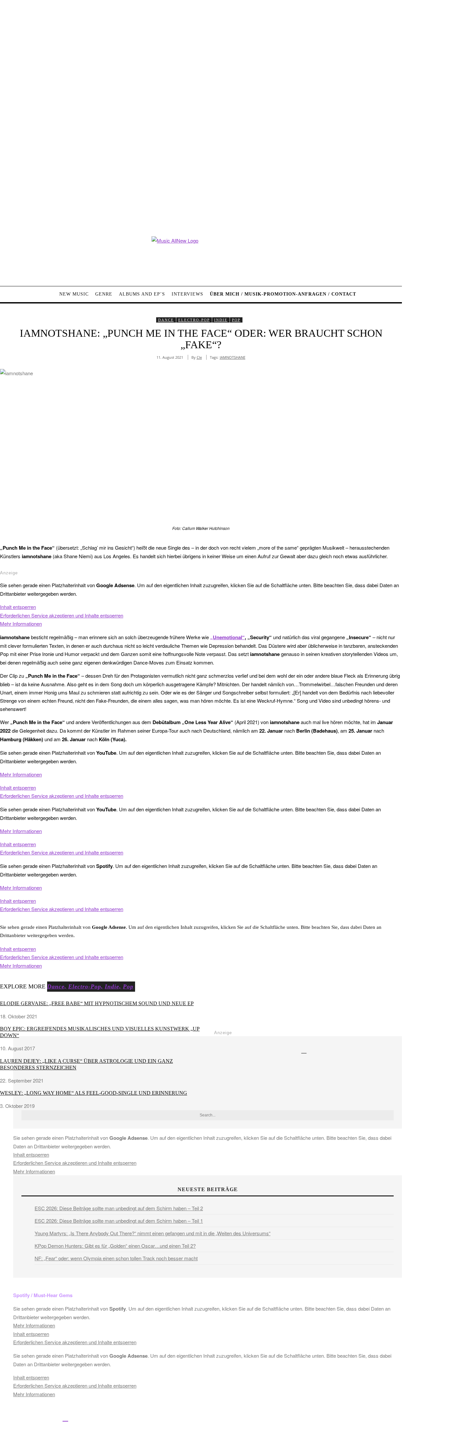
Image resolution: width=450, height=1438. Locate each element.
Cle (199, 357)
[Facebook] (6, 1418)
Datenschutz (247, 1418)
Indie (221, 320)
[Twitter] (20, 1418)
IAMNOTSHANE (232, 357)
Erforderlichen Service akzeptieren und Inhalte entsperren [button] (61, 615)
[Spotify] (65, 1418)
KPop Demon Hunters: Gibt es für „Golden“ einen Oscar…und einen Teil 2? (115, 1245)
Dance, (57, 986)
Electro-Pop (194, 320)
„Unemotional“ (227, 637)
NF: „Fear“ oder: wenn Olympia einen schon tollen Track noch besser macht (116, 1258)
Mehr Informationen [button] (21, 623)
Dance (166, 320)
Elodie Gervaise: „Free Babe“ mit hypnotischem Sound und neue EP (97, 1003)
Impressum (217, 1418)
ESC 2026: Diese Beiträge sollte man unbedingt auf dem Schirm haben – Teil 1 (119, 1220)
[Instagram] (35, 1418)
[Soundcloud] (50, 1418)
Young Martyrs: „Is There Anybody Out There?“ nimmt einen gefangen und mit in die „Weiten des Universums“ (152, 1233)
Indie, (113, 986)
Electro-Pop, (85, 986)
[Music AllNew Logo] (201, 256)
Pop (236, 320)
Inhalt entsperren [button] (18, 606)
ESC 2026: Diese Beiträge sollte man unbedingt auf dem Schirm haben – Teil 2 (119, 1208)
